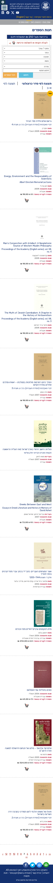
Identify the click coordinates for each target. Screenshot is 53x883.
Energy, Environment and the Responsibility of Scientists (28, 177)
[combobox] (26, 48)
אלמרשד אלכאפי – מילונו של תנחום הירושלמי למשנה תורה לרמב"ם (28, 749)
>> (26, 857)
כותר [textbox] (47, 52)
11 (10, 854)
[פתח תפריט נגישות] (3, 2)
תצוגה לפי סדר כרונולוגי (37, 83)
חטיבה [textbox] (46, 57)
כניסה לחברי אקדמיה (43, 17)
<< (50, 854)
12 (6, 854)
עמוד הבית (46, 22)
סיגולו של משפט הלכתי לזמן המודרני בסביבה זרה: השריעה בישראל (30, 813)
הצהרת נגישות (25, 873)
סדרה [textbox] (46, 66)
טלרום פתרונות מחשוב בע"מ (26, 880)
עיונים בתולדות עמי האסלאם (39, 690)
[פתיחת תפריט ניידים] (4, 7)
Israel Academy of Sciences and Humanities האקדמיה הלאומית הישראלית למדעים (29, 6)
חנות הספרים (24, 22)
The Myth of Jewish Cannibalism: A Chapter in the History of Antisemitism (28, 314)
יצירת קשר (36, 873)
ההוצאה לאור (35, 22)
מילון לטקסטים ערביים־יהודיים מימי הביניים (33, 629)
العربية (29, 20)
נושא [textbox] (47, 61)
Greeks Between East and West (36, 504)
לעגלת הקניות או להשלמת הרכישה (30, 42)
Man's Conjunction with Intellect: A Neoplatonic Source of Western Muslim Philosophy (27, 244)
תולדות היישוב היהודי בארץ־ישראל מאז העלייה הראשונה (27, 449)
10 (14, 854)
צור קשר (28, 17)
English (20, 17)
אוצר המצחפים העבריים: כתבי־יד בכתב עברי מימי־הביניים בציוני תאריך (27, 572)
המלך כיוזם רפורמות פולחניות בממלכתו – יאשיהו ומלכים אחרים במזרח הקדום (27, 383)
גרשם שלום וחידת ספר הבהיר (39, 121)
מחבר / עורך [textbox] (43, 48)
